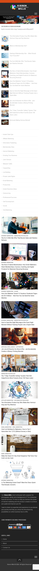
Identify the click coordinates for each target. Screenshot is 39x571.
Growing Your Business (10, 155)
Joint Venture (7, 159)
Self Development (8, 201)
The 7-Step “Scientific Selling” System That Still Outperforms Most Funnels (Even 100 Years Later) (23, 113)
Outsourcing (6, 193)
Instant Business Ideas (10, 189)
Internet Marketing (8, 151)
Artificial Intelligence (8, 347)
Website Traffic (7, 164)
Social (5, 206)
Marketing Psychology (21, 235)
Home (5, 539)
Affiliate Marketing (8, 138)
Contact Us (6, 547)
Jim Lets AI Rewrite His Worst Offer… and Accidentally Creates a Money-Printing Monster (22, 103)
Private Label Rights (9, 176)
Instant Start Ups (8, 134)
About (5, 543)
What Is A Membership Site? (18, 46)
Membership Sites (8, 147)
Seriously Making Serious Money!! (20, 120)
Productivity (6, 185)
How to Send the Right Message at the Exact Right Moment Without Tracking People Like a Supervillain (23, 93)
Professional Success (10, 197)
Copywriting (6, 168)
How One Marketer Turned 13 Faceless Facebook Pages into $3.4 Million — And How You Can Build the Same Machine (23, 83)
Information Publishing (9, 143)
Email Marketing (8, 180)
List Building (6, 172)
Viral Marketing (7, 210)
